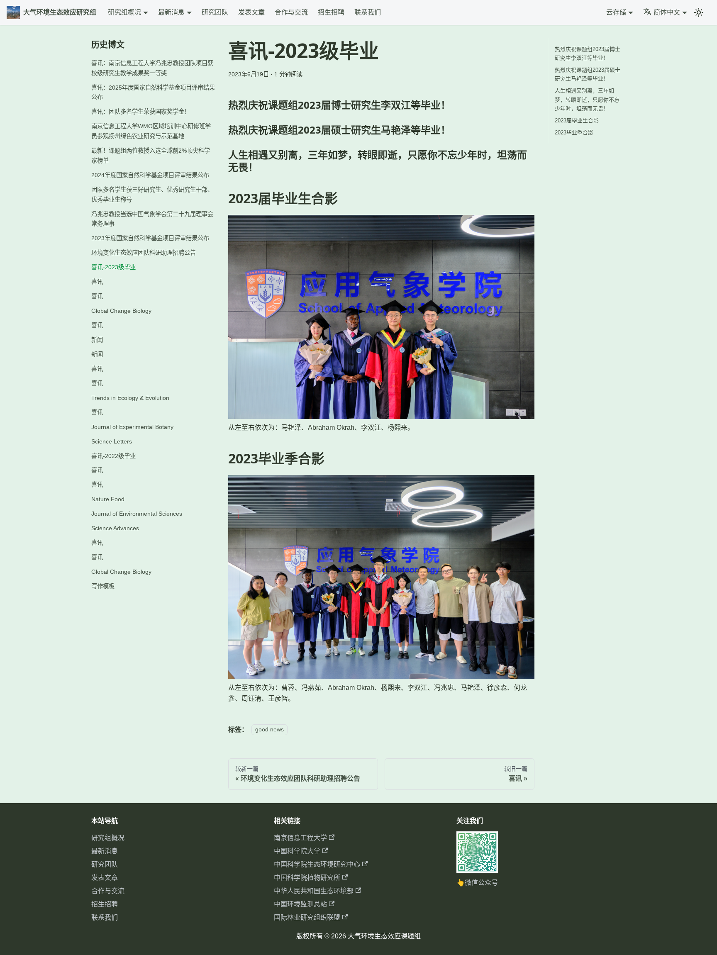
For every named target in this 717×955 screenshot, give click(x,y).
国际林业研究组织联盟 (307, 917)
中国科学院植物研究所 (307, 877)
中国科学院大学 (297, 851)
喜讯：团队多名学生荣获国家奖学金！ (140, 111)
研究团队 (215, 12)
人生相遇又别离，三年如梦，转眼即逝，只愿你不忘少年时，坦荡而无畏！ (587, 99)
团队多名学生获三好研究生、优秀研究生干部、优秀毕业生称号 (152, 194)
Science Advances (115, 528)
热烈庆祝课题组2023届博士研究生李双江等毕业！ (587, 53)
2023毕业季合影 (574, 132)
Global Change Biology (121, 310)
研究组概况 (107, 837)
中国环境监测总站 (300, 904)
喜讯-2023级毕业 (113, 267)
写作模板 (103, 586)
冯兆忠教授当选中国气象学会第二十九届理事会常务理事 (152, 219)
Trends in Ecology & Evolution (130, 398)
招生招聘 (331, 12)
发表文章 (251, 12)
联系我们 (367, 12)
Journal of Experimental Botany (132, 427)
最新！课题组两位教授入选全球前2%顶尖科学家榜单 (150, 155)
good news (269, 729)
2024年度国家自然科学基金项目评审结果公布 (150, 175)
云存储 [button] (616, 12)
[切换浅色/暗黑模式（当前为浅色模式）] (698, 12)
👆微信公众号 (477, 882)
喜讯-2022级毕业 (113, 456)
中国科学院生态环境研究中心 (317, 864)
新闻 (97, 339)
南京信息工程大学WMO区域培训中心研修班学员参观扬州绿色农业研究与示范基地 (151, 131)
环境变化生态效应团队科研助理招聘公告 (143, 252)
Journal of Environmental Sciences (136, 513)
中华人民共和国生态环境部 (314, 890)
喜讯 (97, 281)
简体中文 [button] (667, 12)
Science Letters (111, 441)
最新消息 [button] (171, 12)
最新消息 (104, 851)
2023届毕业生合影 (577, 120)
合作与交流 (291, 12)
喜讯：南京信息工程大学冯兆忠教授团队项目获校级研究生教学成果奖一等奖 (152, 68)
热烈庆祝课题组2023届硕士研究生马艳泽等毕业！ (587, 74)
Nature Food (107, 499)
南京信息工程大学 (300, 837)
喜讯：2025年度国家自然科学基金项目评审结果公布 (153, 92)
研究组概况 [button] (124, 12)
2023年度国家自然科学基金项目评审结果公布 (150, 238)
